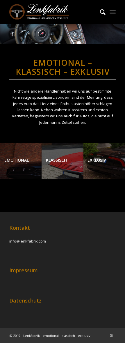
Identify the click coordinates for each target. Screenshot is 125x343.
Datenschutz (25, 300)
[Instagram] (111, 335)
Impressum (23, 270)
